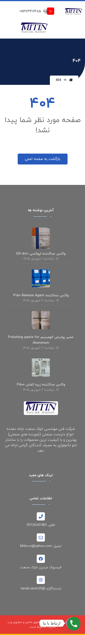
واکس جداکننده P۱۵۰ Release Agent (41, 295)
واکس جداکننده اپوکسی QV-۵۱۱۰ (41, 253)
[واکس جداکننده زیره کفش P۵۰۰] (41, 367)
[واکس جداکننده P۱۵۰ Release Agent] (41, 278)
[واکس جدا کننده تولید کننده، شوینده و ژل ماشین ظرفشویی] (73, 11)
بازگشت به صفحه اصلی (42, 159)
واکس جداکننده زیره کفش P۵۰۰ (41, 384)
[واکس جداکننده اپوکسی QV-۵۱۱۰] (41, 237)
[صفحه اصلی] (71, 80)
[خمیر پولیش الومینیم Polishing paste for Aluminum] (41, 320)
